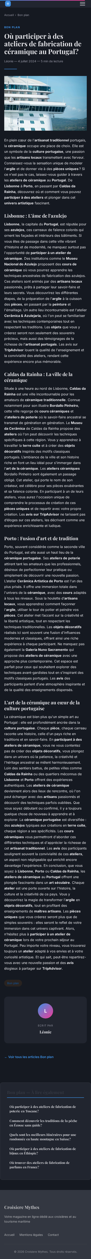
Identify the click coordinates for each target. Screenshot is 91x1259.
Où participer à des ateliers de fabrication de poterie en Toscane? (43, 1109)
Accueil (9, 15)
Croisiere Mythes (21, 1207)
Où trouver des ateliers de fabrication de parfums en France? (40, 1165)
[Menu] (82, 3)
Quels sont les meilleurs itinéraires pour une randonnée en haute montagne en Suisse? (43, 1137)
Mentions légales (31, 1234)
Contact (53, 1234)
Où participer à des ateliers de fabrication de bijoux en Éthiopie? (43, 1151)
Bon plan (23, 15)
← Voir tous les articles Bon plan (29, 1057)
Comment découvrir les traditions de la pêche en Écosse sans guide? (43, 1123)
